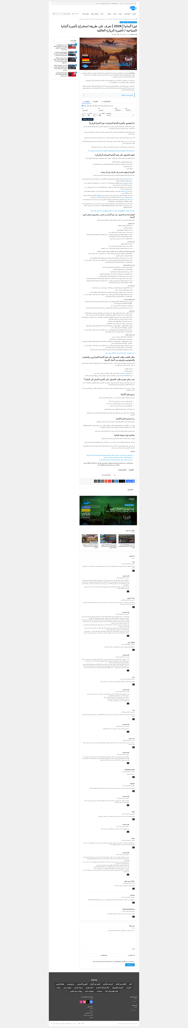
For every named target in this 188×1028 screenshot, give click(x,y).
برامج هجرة (70, 984)
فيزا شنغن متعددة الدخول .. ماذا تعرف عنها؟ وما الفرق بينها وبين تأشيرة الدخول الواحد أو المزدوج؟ (109, 455)
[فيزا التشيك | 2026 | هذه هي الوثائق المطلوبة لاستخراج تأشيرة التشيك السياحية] (90, 538)
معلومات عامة (89, 991)
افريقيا (109, 13)
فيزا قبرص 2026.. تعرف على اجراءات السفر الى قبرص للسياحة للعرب (115, 459)
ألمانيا (127, 19)
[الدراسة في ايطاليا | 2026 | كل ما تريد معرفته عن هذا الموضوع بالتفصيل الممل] (127, 538)
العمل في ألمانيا (95, 984)
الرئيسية (134, 13)
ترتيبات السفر (122, 470)
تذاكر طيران (89, 988)
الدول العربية (127, 13)
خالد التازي (134, 34)
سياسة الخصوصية (114, 3)
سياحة (59, 988)
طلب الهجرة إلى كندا (111, 991)
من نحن (121, 3)
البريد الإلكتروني (131, 955)
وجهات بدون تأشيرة (76, 991)
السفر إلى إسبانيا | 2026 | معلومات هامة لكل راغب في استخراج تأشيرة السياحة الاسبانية (108, 546)
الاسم (133, 949)
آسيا (102, 13)
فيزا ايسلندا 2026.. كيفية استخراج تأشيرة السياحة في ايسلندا (118, 457)
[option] (108, 510)
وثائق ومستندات (85, 13)
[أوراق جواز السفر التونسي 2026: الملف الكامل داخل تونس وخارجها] (72, 74)
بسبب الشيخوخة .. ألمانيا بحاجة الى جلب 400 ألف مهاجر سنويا (120, 353)
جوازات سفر (67, 988)
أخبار (130, 984)
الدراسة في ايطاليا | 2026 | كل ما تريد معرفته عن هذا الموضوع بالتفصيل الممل (127, 546)
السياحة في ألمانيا (121, 19)
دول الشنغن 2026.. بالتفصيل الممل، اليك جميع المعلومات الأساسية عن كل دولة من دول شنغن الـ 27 (111, 150)
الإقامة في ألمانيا (121, 984)
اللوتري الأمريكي (82, 984)
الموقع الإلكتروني (103, 955)
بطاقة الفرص (60, 984)
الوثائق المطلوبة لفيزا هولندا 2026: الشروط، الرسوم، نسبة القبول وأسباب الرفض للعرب (60, 54)
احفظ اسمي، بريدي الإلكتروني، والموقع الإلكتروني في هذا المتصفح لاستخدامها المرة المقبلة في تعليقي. (112, 961)
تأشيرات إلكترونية (117, 988)
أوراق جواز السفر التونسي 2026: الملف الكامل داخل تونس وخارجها (61, 74)
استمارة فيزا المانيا (127, 179)
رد (133, 570)
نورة (133, 561)
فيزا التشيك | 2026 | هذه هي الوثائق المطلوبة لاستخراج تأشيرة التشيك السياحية (90, 546)
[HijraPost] (133, 8)
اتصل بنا (98, 3)
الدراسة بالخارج (108, 984)
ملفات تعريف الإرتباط (105, 3)
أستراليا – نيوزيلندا (94, 13)
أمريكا (115, 13)
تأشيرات (131, 470)
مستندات (99, 991)
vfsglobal (127, 375)
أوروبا (120, 13)
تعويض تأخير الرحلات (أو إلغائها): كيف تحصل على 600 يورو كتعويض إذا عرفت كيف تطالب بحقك (113, 210)
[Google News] (106, 475)
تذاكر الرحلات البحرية (102, 988)
